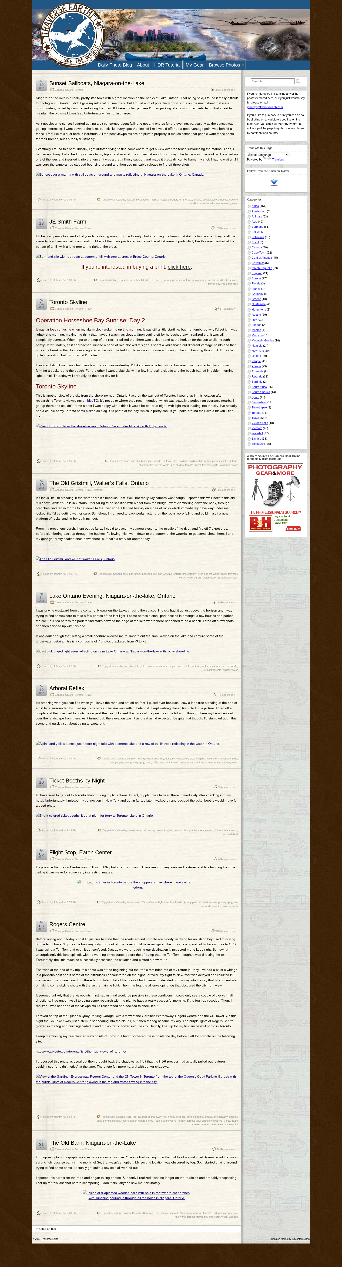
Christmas (258, 263)
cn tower (167, 461)
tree (235, 283)
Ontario (69, 89)
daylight (183, 461)
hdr (128, 199)
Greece (256, 299)
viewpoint (225, 465)
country (131, 758)
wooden (233, 1216)
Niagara (164, 199)
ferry (138, 830)
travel (209, 203)
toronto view (194, 1120)
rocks (204, 666)
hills (147, 280)
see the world (215, 280)
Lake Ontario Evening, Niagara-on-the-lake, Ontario (112, 596)
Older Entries (47, 1228)
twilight (226, 670)
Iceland (256, 314)
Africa (255, 206)
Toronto (79, 89)
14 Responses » (226, 1149)
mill (155, 573)
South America (261, 392)
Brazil (255, 242)
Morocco (257, 335)
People (256, 361)
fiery (161, 758)
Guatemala (259, 304)
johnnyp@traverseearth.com (265, 107)
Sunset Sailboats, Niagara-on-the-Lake (96, 83)
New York (258, 350)
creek (154, 758)
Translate (278, 159)
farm (132, 280)
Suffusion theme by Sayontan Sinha (290, 1238)
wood (224, 1216)
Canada (59, 89)
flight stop (163, 902)
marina (154, 199)
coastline (129, 666)
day (176, 461)
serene (185, 762)
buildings (146, 461)
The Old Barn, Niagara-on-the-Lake (92, 1143)
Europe (256, 278)
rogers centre (145, 1120)
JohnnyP (59, 199)
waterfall (215, 577)
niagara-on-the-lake (181, 199)
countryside (143, 758)
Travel (88, 228)
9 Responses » (226, 787)
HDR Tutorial (167, 64)
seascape (215, 666)
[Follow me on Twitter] (275, 182)
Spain (255, 397)
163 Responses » (225, 228)
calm (120, 666)
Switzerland (259, 402)
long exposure (195, 1116)
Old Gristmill (165, 573)
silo (226, 280)
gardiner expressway (149, 1116)
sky (172, 465)
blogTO (92, 400)
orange (114, 762)
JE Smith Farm (67, 221)
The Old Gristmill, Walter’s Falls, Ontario (99, 483)
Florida (256, 283)
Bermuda (257, 226)
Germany (257, 294)
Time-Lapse (259, 407)
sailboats (223, 199)
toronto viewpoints (212, 1120)
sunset (201, 203)
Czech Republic (262, 268)
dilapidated (148, 1213)
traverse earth (222, 203)
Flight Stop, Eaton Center (80, 852)
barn (115, 280)
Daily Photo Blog (115, 64)
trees (227, 762)
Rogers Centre (67, 924)
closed (131, 830)
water (234, 203)
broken (127, 1213)
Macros (256, 330)
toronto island (230, 834)
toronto (189, 465)
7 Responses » (226, 694)
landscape (162, 666)
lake (225, 461)
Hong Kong (259, 309)
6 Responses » (226, 602)
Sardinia (257, 381)
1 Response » (227, 308)
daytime (193, 461)
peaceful (124, 762)
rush (157, 1120)
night (169, 830)
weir (235, 577)
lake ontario (147, 666)
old (215, 1213)
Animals (257, 216)
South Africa (259, 387)
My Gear (195, 64)
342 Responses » (225, 89)
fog (134, 1116)
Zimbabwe (258, 443)
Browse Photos (224, 64)
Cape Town (259, 252)
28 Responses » (226, 489)
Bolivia (256, 232)
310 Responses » (225, 931)
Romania (257, 371)
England (257, 273)
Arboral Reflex (66, 688)
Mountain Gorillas (263, 340)
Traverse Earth (49, 1238)
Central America (262, 257)
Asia (254, 221)
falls (125, 573)
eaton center (134, 902)
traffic (227, 1120)
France (256, 289)
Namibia (257, 345)
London (257, 325)
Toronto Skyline (68, 302)
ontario (197, 199)
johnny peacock (140, 199)
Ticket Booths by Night (77, 780)
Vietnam (257, 428)
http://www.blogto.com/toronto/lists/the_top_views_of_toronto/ (81, 1051)
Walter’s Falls (193, 577)
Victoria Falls (260, 423)
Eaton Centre (149, 902)
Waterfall (98, 489)
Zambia (256, 438)
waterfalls (226, 577)
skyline (180, 465)
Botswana (258, 237)
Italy (254, 319)
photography (210, 199)
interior (179, 902)
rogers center (129, 1120)
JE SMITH (157, 280)
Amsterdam (259, 211)
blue (126, 461)
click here (179, 267)
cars (128, 1116)
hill (142, 280)
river (200, 573)
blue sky (135, 461)
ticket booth (221, 830)
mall (205, 902)
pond (148, 762)
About (143, 64)
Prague (256, 366)
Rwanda (257, 376)
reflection (158, 762)
